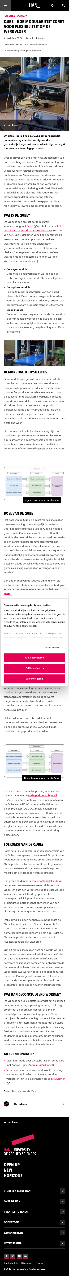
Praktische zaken (16, 1212)
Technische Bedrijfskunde (43, 880)
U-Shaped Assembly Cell (42, 795)
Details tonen (51, 647)
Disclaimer (26, 1263)
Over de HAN (12, 1201)
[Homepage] (34, 5)
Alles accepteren (34, 657)
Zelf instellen (33, 668)
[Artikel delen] (62, 1103)
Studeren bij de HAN (17, 1191)
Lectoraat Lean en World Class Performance (26, 44)
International (13, 1243)
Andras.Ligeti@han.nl (40, 1064)
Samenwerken (13, 1233)
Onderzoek (11, 1222)
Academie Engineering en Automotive (23, 50)
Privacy (39, 1263)
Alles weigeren (34, 678)
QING (30, 226)
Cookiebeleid (11, 1263)
